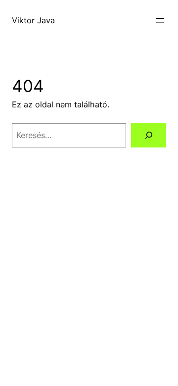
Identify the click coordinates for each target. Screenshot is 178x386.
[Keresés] (148, 135)
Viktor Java (33, 20)
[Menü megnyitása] (160, 20)
